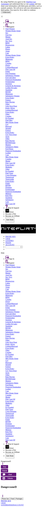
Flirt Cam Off (10, 69)
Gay (6, 124)
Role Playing (10, 102)
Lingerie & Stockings (13, 86)
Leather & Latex (11, 88)
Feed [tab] (12, 499)
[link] (22, 14)
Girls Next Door (11, 106)
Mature (7, 37)
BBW (7, 43)
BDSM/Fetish (10, 143)
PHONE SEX (6, 501)
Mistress (8, 194)
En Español (9, 118)
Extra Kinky (9, 57)
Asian (7, 51)
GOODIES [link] (9, 241)
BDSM (8, 92)
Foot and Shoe (10, 78)
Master (7, 161)
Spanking (8, 90)
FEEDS (12, 505)
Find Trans (9, 173)
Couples (8, 63)
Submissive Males (11, 147)
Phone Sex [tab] (5, 499)
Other (7, 104)
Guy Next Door (11, 135)
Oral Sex (8, 35)
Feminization (10, 82)
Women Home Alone (13, 31)
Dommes (8, 187)
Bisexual (8, 126)
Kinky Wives (10, 108)
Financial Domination (13, 80)
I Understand (6, 12)
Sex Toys (8, 41)
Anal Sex (8, 39)
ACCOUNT (19, 505)
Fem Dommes (10, 74)
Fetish (7, 71)
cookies (31, 4)
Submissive (9, 200)
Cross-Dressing (10, 175)
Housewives (9, 45)
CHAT (3, 503)
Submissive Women (12, 76)
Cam (7, 53)
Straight (8, 128)
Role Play (8, 196)
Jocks (7, 137)
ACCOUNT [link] (9, 245)
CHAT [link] (7, 239)
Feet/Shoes (9, 149)
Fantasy (8, 100)
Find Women (10, 29)
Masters (8, 145)
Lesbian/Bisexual (11, 67)
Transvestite (9, 179)
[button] (22, 16)
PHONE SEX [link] (10, 237)
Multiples (8, 167)
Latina (7, 47)
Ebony (7, 49)
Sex (6, 33)
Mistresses (9, 59)
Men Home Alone (11, 122)
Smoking (8, 84)
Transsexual (9, 177)
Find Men (8, 120)
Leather (8, 153)
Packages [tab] (19, 499)
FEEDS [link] (8, 243)
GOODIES (5, 505)
